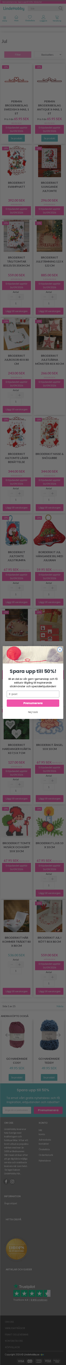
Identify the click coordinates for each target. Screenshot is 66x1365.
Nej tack (33, 712)
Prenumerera (33, 703)
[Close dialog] (60, 649)
